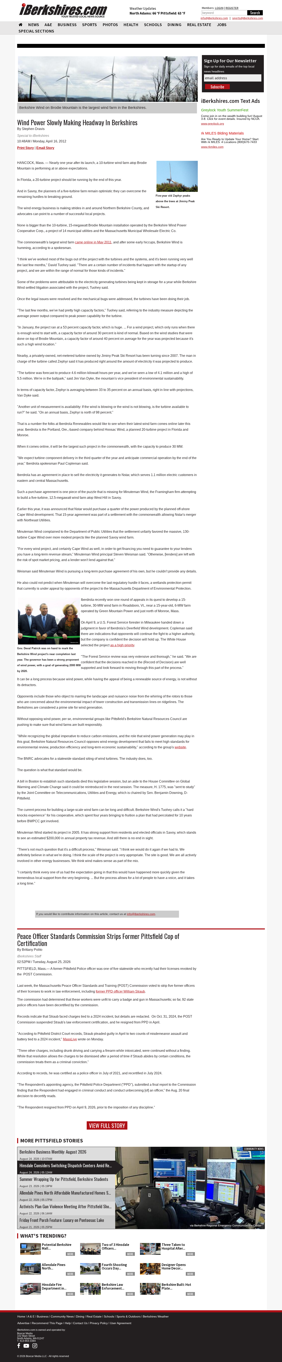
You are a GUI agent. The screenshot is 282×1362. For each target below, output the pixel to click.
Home (21, 1316)
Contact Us (80, 1323)
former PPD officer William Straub (120, 991)
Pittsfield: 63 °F (173, 13)
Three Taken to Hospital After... (173, 1246)
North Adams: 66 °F (145, 13)
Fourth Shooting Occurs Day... (114, 1266)
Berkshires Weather (156, 1316)
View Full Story (107, 1125)
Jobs (222, 24)
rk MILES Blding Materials (222, 133)
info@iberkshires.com (141, 914)
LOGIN (219, 8)
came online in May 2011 (93, 242)
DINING (174, 24)
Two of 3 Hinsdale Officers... (115, 1246)
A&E (48, 24)
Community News (62, 1316)
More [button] (70, 1254)
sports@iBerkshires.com (247, 18)
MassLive (70, 1039)
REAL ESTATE (199, 24)
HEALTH (131, 24)
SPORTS (89, 24)
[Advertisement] (233, 1257)
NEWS (33, 24)
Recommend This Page (47, 1323)
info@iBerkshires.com (214, 18)
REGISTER (231, 8)
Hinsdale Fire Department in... (54, 1286)
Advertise (23, 1323)
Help (68, 1323)
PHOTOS (110, 24)
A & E (30, 1316)
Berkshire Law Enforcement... (113, 1286)
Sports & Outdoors (128, 1316)
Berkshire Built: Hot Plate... (176, 1286)
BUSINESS (67, 24)
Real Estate (94, 1316)
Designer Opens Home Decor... (174, 1266)
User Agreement (120, 1323)
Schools (109, 1316)
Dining (80, 1316)
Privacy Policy (99, 1323)
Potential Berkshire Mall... (56, 1246)
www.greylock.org (212, 123)
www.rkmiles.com (212, 146)
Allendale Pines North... (53, 1266)
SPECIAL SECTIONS (36, 31)
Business (43, 1316)
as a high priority (122, 645)
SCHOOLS (153, 24)
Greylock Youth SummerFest (224, 110)
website (180, 747)
